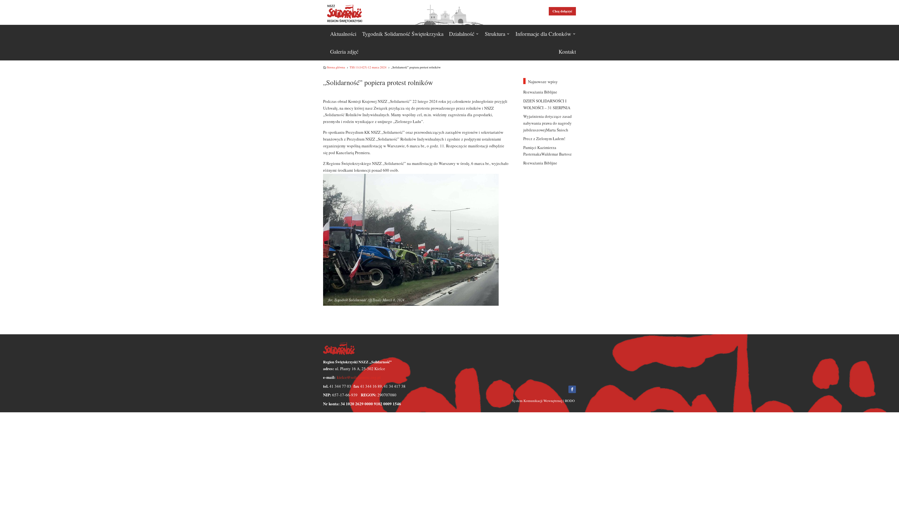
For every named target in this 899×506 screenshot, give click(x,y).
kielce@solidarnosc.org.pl (359, 377)
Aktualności (343, 33)
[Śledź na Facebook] (572, 389)
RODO (570, 400)
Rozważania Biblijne (540, 92)
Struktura (495, 33)
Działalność (461, 33)
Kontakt (567, 51)
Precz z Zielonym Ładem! (544, 138)
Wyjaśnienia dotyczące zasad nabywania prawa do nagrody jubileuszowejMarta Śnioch (547, 123)
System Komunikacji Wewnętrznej (537, 400)
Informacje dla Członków (543, 33)
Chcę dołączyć (562, 11)
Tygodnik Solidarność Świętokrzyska (402, 33)
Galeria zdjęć (344, 51)
